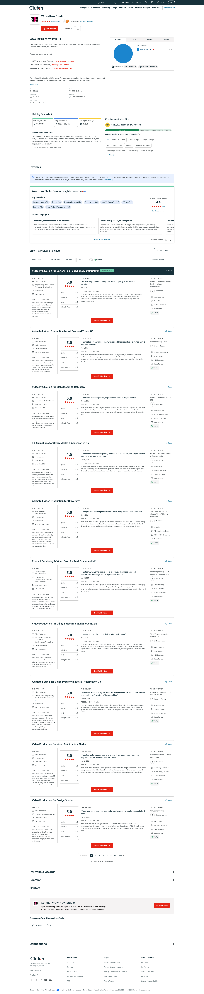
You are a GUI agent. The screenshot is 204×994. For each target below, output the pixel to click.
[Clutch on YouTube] (45, 979)
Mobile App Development (116, 151)
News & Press (72, 972)
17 (115, 856)
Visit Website (51, 29)
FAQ (68, 981)
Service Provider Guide (149, 981)
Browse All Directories (112, 962)
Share (170, 271)
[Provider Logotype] (35, 19)
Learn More (107, 180)
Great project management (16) (58, 207)
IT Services (95, 8)
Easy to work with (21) (110, 202)
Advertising (133, 151)
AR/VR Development (114, 145)
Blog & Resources (110, 976)
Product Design (147, 151)
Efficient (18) (127, 202)
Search (101, 2)
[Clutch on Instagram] (41, 979)
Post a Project (169, 8)
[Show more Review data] (102, 320)
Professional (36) (91, 202)
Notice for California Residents (71, 990)
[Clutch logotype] (36, 8)
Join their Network (86, 21)
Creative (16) (38, 207)
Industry (69, 260)
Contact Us (34, 975)
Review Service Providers (113, 967)
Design (114, 8)
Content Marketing (143, 145)
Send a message (162, 905)
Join (171, 2)
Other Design (134, 140)
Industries (150, 40)
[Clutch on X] (36, 979)
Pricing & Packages (142, 8)
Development (84, 8)
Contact (67, 29)
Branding (129, 145)
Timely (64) (56, 202)
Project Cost (55, 260)
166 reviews (55, 21)
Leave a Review (124, 2)
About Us (70, 962)
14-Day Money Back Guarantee (115, 972)
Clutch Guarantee (147, 972)
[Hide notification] (171, 177)
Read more (34, 84)
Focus (134, 40)
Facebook (38, 925)
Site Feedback (35, 970)
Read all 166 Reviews (102, 239)
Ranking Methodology (75, 976)
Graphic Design (148, 140)
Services (118, 40)
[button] (39, 260)
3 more (111, 155)
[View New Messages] (152, 2)
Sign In (162, 2)
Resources (156, 8)
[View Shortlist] (146, 2)
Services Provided (37, 260)
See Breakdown (157, 211)
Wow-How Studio (52, 16)
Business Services (126, 8)
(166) (163, 206)
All (107, 140)
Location (81, 260)
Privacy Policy (34, 990)
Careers (70, 967)
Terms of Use (87, 990)
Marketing (106, 8)
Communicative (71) (40, 202)
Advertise (144, 976)
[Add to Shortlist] (78, 28)
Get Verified (145, 967)
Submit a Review (163, 251)
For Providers (136, 2)
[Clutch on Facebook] (31, 979)
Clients (166, 40)
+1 (87, 97)
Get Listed (144, 962)
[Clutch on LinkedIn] (50, 979)
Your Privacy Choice (48, 990)
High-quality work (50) (72, 202)
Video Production (146, 49)
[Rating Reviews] (45, 21)
